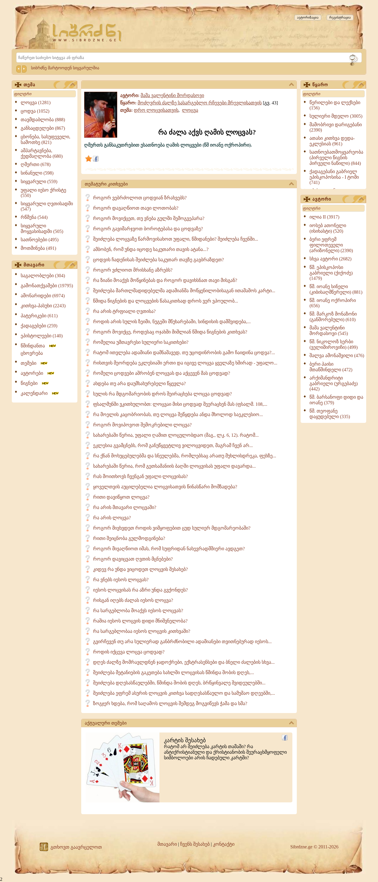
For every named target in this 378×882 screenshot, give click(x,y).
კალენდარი (36, 393)
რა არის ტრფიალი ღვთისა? (124, 311)
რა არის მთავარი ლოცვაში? (124, 507)
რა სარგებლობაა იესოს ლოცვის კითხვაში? (141, 631)
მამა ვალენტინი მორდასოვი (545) (328, 330)
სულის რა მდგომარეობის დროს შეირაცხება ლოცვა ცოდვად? (162, 393)
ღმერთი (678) (35, 164)
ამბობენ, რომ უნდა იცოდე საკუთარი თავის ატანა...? (150, 249)
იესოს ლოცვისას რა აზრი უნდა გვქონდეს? (140, 589)
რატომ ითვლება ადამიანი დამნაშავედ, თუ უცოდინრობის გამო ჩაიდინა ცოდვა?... (184, 352)
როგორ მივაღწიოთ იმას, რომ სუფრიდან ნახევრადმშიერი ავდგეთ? (169, 548)
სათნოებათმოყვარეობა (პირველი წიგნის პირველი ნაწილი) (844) (336, 158)
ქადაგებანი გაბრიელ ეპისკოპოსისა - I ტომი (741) (334, 177)
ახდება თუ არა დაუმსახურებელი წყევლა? (139, 383)
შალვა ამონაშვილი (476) (336, 355)
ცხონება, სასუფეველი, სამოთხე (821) (45, 139)
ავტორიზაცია (308, 17)
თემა (29, 84)
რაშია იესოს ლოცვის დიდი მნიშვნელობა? (140, 620)
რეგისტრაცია (340, 17)
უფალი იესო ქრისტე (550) (43, 193)
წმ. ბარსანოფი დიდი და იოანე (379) (336, 400)
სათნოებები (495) (39, 239)
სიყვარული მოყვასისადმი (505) (42, 228)
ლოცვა (190, 110)
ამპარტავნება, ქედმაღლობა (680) (42, 153)
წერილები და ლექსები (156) (334, 105)
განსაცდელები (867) (43, 128)
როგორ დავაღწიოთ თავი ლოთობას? (135, 208)
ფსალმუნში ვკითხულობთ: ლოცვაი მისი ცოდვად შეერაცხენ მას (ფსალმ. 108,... (180, 404)
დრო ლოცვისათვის (156, 110)
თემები (30, 363)
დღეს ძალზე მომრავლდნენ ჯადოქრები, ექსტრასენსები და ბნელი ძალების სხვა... (184, 662)
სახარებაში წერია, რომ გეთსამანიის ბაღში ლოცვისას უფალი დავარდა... (174, 466)
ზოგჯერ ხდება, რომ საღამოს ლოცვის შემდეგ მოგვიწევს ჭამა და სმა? (170, 703)
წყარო (320, 84)
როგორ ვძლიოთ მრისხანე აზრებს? (132, 269)
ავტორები (34, 373)
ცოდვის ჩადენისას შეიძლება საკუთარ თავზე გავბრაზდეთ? (158, 259)
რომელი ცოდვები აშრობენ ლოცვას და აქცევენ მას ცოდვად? (161, 373)
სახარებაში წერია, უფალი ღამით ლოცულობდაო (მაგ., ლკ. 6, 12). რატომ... (176, 435)
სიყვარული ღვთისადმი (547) (47, 206)
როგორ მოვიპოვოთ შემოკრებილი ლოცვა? (142, 424)
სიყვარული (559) (39, 181)
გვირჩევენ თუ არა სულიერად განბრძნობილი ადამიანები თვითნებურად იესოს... (182, 641)
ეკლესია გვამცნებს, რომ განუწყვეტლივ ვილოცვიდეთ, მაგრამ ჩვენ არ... (173, 445)
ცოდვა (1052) (35, 111)
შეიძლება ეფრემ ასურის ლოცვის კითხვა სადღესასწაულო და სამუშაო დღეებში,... (184, 693)
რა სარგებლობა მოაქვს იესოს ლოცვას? (138, 610)
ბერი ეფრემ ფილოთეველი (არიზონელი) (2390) (331, 245)
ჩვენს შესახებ (195, 844)
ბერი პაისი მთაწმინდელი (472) (330, 367)
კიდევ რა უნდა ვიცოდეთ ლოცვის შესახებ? (140, 569)
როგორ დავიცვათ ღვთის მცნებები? (133, 558)
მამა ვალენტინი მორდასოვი (172, 95)
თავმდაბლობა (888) (43, 119)
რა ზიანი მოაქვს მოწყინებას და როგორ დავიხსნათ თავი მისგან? (165, 280)
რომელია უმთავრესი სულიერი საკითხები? (140, 342)
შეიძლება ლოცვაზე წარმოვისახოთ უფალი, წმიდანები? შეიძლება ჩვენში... (175, 239)
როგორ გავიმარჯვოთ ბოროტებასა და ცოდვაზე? (148, 228)
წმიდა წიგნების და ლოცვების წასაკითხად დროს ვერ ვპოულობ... (165, 300)
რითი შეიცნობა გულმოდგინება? (129, 538)
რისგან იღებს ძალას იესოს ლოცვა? (133, 600)
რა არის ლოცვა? (112, 517)
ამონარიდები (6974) (43, 295)
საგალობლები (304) (43, 275)
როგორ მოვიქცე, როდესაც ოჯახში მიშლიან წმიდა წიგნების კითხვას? (170, 331)
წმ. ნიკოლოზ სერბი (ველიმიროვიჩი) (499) (333, 344)
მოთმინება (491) (38, 248)
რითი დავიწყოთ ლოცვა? (121, 497)
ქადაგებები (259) (39, 325)
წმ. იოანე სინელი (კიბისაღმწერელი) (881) (335, 289)
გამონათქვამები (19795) (47, 285)
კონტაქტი (223, 844)
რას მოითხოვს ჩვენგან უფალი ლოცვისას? (140, 476)
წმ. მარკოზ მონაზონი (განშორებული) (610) (333, 316)
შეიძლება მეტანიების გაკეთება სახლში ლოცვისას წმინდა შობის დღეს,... (173, 672)
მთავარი (34, 264)
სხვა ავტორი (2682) (330, 258)
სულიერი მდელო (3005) (335, 116)
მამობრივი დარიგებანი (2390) (335, 127)
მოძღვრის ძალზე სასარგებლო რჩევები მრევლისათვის (200, 102)
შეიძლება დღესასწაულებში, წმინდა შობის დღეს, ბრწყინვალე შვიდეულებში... (179, 682)
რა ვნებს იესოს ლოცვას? (121, 579)
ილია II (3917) (324, 216)
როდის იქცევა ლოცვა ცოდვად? (128, 651)
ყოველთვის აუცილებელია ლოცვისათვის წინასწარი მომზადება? (165, 486)
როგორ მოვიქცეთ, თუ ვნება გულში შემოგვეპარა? (148, 218)
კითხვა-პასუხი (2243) (43, 305)
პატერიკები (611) (39, 315)
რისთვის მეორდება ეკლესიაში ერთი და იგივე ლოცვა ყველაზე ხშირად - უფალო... (185, 362)
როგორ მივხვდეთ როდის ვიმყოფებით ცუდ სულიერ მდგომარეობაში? (171, 527)
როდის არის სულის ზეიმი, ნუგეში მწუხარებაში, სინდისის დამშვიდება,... (172, 321)
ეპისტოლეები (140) (42, 335)
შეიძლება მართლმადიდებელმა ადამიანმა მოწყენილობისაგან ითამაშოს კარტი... (184, 290)
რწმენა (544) (34, 217)
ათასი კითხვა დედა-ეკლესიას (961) (332, 141)
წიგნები (31, 383)
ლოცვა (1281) (35, 102)
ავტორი (321, 199)
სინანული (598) (37, 172)
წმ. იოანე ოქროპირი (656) (332, 303)
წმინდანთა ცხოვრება (34, 349)
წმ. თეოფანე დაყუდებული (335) (329, 413)
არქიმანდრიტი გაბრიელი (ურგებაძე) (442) (333, 383)
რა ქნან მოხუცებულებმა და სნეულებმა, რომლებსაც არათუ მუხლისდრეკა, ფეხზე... (184, 455)
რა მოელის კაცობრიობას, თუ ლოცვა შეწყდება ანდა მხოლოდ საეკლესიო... (178, 414)
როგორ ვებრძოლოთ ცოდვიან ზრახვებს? (140, 197)
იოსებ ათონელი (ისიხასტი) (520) (327, 228)
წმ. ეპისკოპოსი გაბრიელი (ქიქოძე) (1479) (331, 273)
